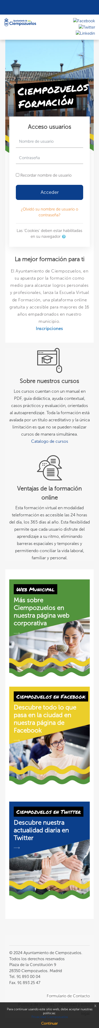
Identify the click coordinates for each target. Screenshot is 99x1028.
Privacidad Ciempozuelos (49, 1017)
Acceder (50, 192)
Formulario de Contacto (68, 996)
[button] (65, 237)
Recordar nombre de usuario (46, 175)
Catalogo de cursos (49, 441)
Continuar (49, 1023)
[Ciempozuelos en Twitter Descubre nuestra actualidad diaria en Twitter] (49, 850)
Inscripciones (49, 328)
